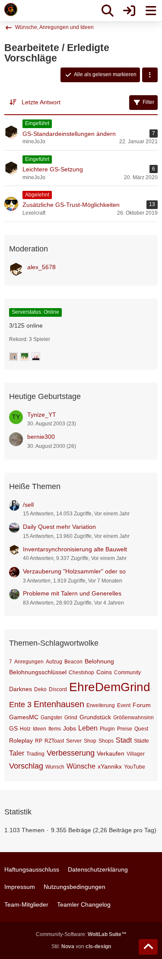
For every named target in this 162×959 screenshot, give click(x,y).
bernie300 (41, 436)
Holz (25, 729)
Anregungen (29, 662)
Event (123, 705)
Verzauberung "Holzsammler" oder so (74, 571)
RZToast (54, 741)
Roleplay (21, 740)
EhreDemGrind (109, 687)
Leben (88, 728)
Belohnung (99, 661)
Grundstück (95, 717)
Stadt (124, 740)
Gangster (51, 717)
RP (38, 741)
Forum (142, 705)
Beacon (73, 662)
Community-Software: (81, 934)
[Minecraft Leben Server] (11, 9)
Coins (104, 672)
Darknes (20, 688)
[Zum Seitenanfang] (148, 947)
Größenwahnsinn (133, 717)
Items (54, 729)
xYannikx (110, 766)
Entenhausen (59, 704)
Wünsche (81, 766)
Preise (124, 729)
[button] (150, 75)
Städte (141, 741)
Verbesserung (71, 753)
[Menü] (150, 10)
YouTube (134, 767)
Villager (136, 754)
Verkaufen (110, 753)
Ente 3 (20, 704)
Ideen (39, 729)
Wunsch (54, 767)
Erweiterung (100, 705)
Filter (148, 102)
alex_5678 (41, 267)
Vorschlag (26, 766)
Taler (16, 753)
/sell (28, 504)
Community (127, 672)
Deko (40, 689)
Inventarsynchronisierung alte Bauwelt (75, 549)
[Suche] (107, 10)
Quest (141, 729)
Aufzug (54, 662)
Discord (58, 689)
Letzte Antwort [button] (41, 102)
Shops (106, 741)
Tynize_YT (41, 414)
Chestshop (81, 672)
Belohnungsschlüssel (38, 672)
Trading (35, 754)
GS (13, 728)
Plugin (107, 729)
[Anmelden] (129, 11)
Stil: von (81, 946)
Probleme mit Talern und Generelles (72, 593)
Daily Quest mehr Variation (59, 526)
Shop (90, 741)
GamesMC (23, 717)
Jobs (69, 728)
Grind (70, 717)
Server (74, 741)
